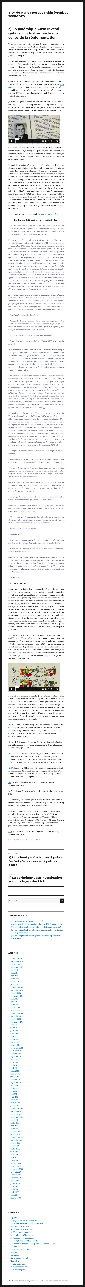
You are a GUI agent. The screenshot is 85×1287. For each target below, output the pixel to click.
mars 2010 (14, 1129)
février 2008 (15, 1198)
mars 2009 (14, 1160)
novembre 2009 (17, 1140)
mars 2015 (14, 979)
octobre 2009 (15, 1143)
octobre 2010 (15, 1114)
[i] (63, 255)
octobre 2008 (15, 1175)
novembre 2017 (16, 961)
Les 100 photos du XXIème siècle (24, 1241)
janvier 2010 (15, 1134)
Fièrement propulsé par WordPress (57, 1281)
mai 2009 (14, 1155)
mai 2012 (14, 1065)
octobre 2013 (15, 1019)
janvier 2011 (15, 1106)
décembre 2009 (16, 1137)
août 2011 (14, 1085)
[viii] (21, 572)
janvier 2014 (15, 1010)
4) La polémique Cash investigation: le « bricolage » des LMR (35, 927)
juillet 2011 (14, 1088)
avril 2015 (14, 976)
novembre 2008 (17, 1172)
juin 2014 (14, 999)
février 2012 (15, 1074)
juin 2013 (14, 1031)
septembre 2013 (16, 1022)
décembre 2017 (16, 958)
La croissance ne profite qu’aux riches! (26, 921)
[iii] (27, 278)
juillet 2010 (15, 1123)
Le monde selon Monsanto (21, 1235)
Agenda (13, 1218)
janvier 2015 (15, 984)
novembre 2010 (16, 1111)
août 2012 (14, 1059)
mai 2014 (14, 1002)
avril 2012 (14, 1068)
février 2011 (15, 1103)
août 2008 (14, 1181)
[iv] (13, 344)
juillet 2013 (14, 1028)
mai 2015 (14, 973)
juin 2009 (14, 1152)
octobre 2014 (15, 993)
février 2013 (15, 1042)
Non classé (15, 1255)
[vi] (56, 445)
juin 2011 (14, 1091)
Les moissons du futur (19, 1249)
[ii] (41, 272)
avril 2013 (14, 1036)
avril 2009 (14, 1157)
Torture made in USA (19, 1267)
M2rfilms (14, 1252)
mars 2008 (14, 1195)
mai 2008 (14, 1189)
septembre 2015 (16, 967)
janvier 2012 (15, 1077)
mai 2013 (14, 1033)
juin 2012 (14, 1062)
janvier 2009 (15, 1166)
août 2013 (14, 1025)
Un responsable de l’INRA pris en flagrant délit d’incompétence (37, 924)
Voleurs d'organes (18, 1270)
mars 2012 (14, 1071)
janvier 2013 (15, 1045)
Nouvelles (14, 1261)
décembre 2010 (16, 1108)
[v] (44, 407)
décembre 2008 (16, 1169)
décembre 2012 (16, 1048)
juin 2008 (14, 1186)
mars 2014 (14, 1005)
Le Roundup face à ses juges (22, 1238)
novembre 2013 (16, 1016)
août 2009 (14, 1146)
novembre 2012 (16, 1051)
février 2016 (15, 964)
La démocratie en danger (20, 1232)
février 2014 (15, 1007)
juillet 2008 (15, 1183)
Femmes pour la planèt (20, 1226)
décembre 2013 (16, 1013)
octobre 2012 (15, 1054)
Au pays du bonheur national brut (24, 1221)
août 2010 (14, 1120)
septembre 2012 (16, 1057)
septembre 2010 (17, 1117)
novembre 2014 (16, 990)
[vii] (27, 552)
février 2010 (15, 1132)
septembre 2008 (17, 1178)
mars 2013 (14, 1039)
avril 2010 (14, 1126)
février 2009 (15, 1163)
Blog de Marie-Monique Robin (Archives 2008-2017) (25, 1281)
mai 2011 (13, 1094)
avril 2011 (14, 1097)
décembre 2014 (16, 987)
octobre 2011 (15, 1080)
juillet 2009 (15, 1149)
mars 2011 (14, 1100)
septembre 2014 (16, 996)
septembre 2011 (16, 1082)
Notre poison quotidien (32, 840)
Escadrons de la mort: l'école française (26, 1224)
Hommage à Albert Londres (21, 1229)
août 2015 (14, 970)
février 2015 (15, 982)
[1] (60, 612)
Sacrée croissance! (18, 1264)
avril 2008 (14, 1192)
